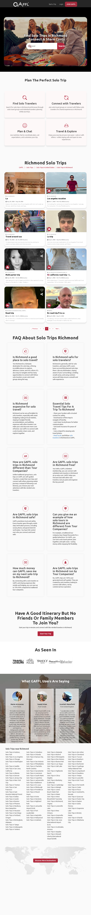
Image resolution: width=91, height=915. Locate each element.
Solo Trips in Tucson (75, 757)
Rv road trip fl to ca (55, 313)
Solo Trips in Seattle (12, 766)
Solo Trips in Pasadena (75, 773)
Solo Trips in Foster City (76, 799)
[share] (42, 180)
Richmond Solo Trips (45, 162)
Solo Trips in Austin (12, 799)
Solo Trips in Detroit (75, 761)
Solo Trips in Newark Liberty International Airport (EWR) (54, 836)
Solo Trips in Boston (12, 801)
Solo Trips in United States (45, 167)
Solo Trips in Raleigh (54, 787)
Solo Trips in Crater (74, 787)
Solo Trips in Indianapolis (14, 827)
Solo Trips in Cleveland (76, 754)
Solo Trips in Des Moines (55, 759)
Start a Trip (52, 4)
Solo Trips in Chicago (13, 759)
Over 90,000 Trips (53, 50)
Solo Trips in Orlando (33, 754)
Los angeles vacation (56, 198)
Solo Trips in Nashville (34, 815)
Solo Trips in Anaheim (33, 820)
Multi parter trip (13, 275)
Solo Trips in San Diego (13, 813)
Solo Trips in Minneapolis (55, 757)
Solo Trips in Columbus (34, 752)
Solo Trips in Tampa (12, 825)
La (7, 198)
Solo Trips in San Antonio (35, 761)
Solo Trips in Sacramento (34, 771)
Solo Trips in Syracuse (75, 797)
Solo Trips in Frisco (74, 790)
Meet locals (58, 435)
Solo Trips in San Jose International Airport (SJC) (54, 822)
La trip (50, 237)
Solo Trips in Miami (53, 794)
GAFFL (21, 167)
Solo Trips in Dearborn (75, 759)
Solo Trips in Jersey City (14, 778)
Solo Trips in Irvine (32, 797)
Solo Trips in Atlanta (12, 773)
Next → (58, 328)
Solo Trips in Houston (13, 811)
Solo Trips (29, 167)
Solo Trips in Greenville (55, 815)
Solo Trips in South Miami (35, 775)
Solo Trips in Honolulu (34, 799)
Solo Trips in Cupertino (34, 778)
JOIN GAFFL (71, 4)
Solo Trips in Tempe (75, 775)
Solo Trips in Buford (54, 754)
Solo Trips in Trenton (13, 785)
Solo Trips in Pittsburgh (34, 787)
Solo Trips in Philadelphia (35, 764)
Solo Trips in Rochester (76, 764)
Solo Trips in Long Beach (76, 771)
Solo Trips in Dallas (12, 797)
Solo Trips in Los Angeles (14, 757)
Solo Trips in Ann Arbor (76, 752)
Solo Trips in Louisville (75, 778)
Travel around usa (14, 237)
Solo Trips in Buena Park (55, 761)
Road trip (10, 313)
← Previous (34, 328)
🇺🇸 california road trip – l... (59, 275)
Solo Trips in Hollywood (34, 818)
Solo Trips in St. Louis (33, 785)
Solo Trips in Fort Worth (76, 785)
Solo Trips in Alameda (54, 752)
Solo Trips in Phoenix (13, 804)
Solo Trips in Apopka (54, 832)
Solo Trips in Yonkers (13, 829)
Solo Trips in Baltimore (34, 782)
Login (61, 4)
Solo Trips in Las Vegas (55, 764)
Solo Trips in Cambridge (55, 785)
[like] (42, 175)
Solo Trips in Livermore (34, 773)
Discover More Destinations (45, 860)
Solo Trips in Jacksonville (35, 780)
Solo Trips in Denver (12, 775)
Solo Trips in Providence (34, 790)
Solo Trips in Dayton (75, 801)
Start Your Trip (45, 634)
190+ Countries (39, 50)
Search (61, 46)
